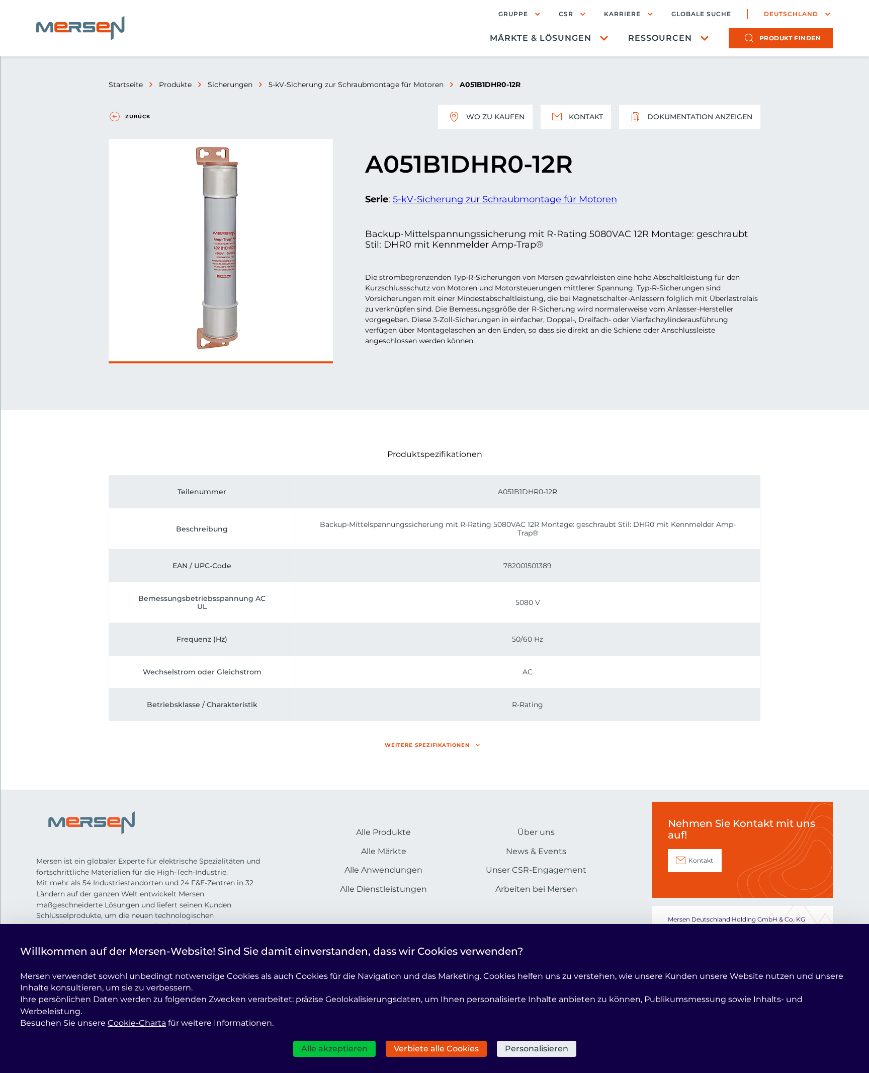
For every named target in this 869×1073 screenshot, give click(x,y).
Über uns (536, 832)
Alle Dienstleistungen (383, 889)
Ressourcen (660, 38)
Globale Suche (701, 14)
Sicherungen (230, 85)
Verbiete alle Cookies (436, 1048)
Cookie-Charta (137, 1023)
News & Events (536, 851)
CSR (566, 14)
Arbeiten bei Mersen (536, 889)
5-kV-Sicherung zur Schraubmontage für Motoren (356, 85)
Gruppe (513, 14)
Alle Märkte (383, 851)
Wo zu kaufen (495, 116)
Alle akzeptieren (334, 1048)
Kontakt (586, 116)
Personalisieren (536, 1048)
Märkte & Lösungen (540, 38)
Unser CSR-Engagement (536, 870)
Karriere (622, 14)
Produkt (790, 38)
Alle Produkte (383, 832)
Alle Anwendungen (383, 870)
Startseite (126, 85)
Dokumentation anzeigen (699, 116)
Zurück (137, 116)
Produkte (175, 85)
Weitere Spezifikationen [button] (427, 745)
